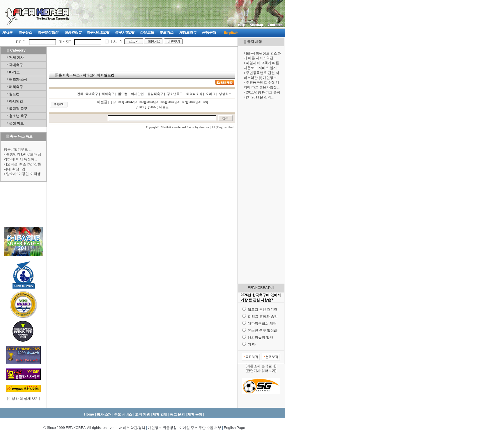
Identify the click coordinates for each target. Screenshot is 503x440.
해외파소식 (194, 94)
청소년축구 (175, 94)
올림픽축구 (155, 94)
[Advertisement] (261, 191)
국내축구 (16, 65)
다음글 (164, 107)
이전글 (102, 102)
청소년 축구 (18, 116)
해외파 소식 (18, 79)
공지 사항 (254, 42)
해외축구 (16, 87)
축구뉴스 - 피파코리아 (83, 75)
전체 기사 (16, 58)
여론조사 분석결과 (261, 366)
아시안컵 (16, 101)
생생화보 (225, 94)
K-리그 (14, 72)
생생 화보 (16, 123)
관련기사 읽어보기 (261, 371)
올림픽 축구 (18, 109)
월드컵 (14, 94)
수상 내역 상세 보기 (23, 399)
